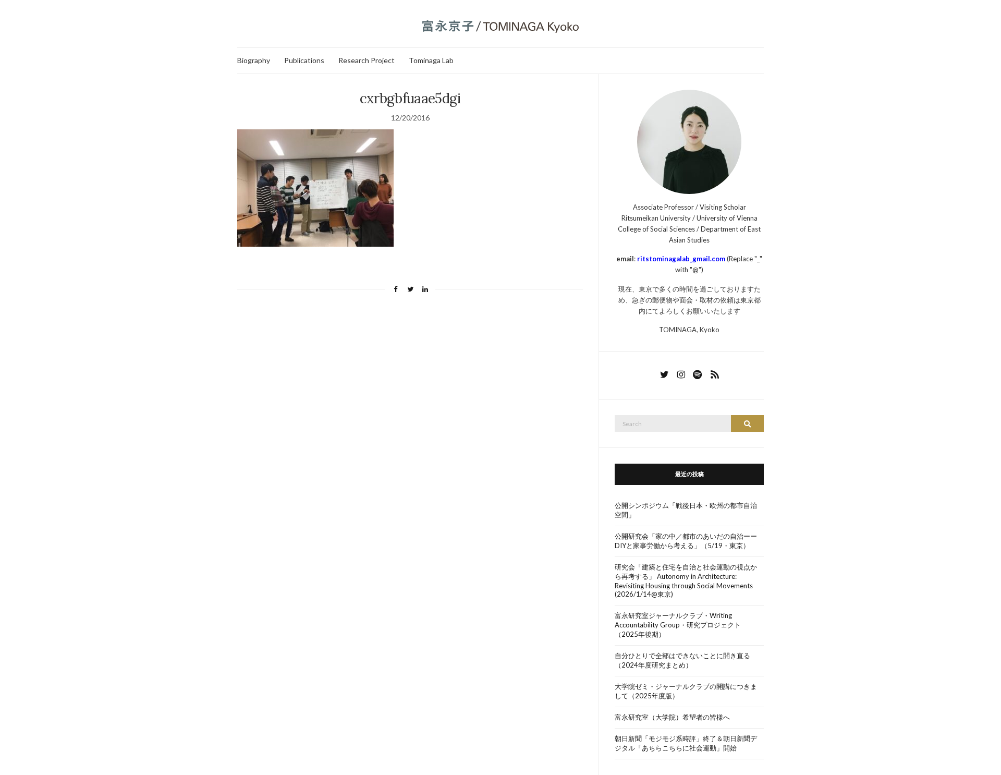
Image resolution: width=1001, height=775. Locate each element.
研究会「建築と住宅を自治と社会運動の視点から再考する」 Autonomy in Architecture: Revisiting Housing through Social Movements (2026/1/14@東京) (686, 580)
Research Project (366, 60)
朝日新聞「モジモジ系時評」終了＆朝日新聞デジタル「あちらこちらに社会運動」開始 (686, 743)
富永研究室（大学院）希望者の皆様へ (672, 717)
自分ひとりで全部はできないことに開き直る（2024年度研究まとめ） (682, 660)
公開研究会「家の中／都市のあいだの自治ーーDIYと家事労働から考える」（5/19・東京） (686, 541)
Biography (253, 60)
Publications (304, 60)
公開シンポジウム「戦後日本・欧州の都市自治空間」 (686, 510)
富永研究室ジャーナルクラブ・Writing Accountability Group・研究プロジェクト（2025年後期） (678, 624)
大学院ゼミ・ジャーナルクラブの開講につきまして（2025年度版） (686, 691)
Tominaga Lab (431, 60)
